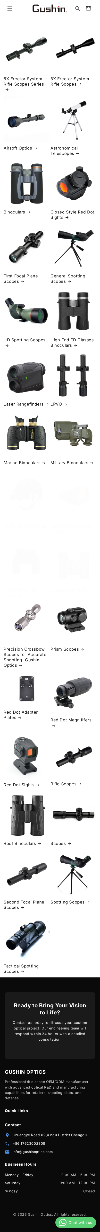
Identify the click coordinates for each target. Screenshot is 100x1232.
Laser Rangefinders (24, 404)
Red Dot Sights (19, 784)
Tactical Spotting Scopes (21, 969)
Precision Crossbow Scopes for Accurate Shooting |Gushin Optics (25, 657)
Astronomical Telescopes (64, 151)
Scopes (58, 843)
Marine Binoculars (22, 462)
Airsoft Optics (18, 148)
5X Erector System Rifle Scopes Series (24, 81)
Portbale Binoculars (70, 590)
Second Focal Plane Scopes (24, 905)
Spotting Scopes (67, 902)
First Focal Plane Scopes (21, 279)
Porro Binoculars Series (21, 593)
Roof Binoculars (20, 843)
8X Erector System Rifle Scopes (69, 81)
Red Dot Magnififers (71, 720)
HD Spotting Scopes (25, 339)
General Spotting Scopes (67, 279)
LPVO (56, 404)
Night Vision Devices (25, 526)
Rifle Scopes (63, 783)
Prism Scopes (64, 649)
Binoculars (14, 212)
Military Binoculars (69, 462)
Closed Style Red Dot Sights (72, 215)
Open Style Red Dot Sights (70, 529)
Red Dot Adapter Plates (21, 715)
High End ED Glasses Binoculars (72, 342)
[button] (9, 8)
